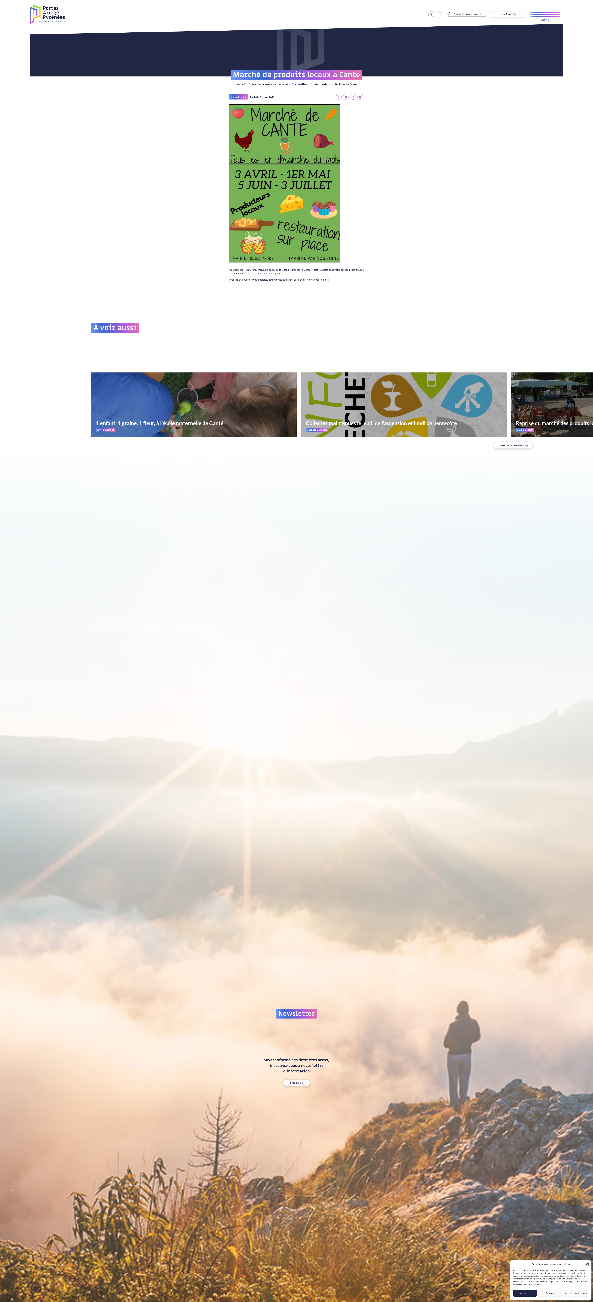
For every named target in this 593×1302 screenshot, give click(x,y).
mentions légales (293, 1122)
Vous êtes (506, 14)
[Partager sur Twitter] (346, 96)
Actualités (301, 84)
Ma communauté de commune (270, 84)
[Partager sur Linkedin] (353, 96)
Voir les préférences (576, 1293)
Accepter (525, 1293)
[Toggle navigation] (545, 14)
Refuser (550, 1293)
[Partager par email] (360, 96)
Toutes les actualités (511, 445)
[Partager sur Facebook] (339, 96)
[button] (586, 1264)
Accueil (241, 84)
